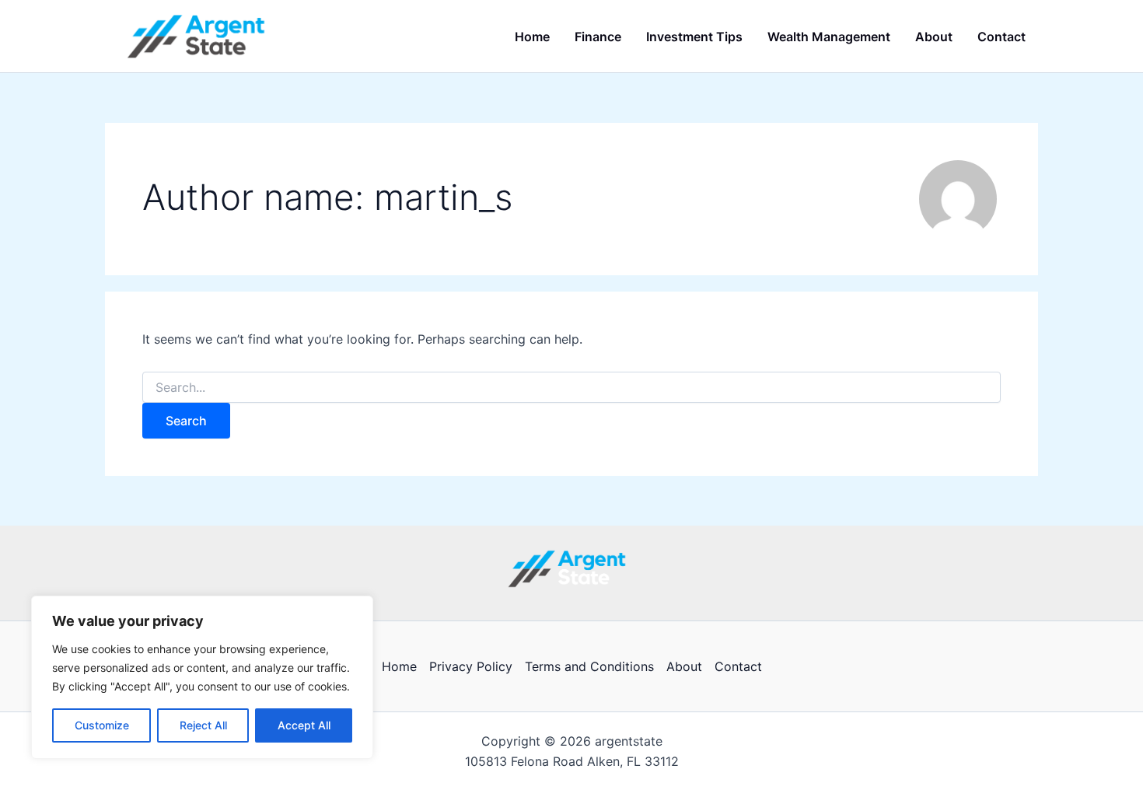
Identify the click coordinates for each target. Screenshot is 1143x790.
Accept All (304, 725)
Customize (102, 725)
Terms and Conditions (589, 666)
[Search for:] (571, 387)
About (684, 666)
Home (399, 666)
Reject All (203, 725)
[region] (202, 677)
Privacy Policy (470, 666)
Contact (738, 666)
